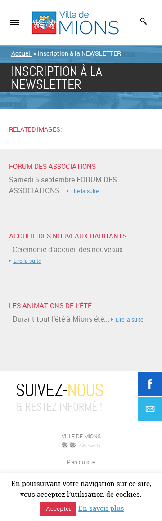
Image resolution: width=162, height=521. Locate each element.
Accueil (21, 53)
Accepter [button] (58, 508)
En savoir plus (101, 508)
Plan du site (81, 461)
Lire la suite (85, 190)
